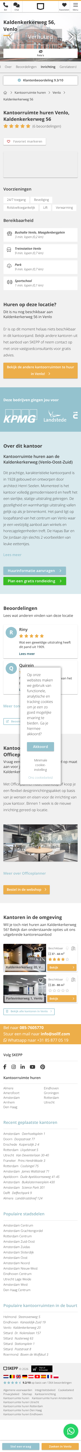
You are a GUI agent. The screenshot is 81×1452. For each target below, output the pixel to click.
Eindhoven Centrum (17, 1274)
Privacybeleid (11, 1394)
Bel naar (23, 1027)
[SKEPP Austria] (31, 1376)
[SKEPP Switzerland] (38, 1376)
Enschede (21, 1144)
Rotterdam (51, 1098)
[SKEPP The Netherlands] (6, 1376)
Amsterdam (11, 1098)
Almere (8, 1088)
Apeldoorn (31, 1177)
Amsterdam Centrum (18, 1225)
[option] (18, 416)
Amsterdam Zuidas (16, 1247)
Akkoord (40, 746)
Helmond (21, 1317)
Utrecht (49, 1102)
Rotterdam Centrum (17, 1236)
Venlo (22, 1328)
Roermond (25, 1354)
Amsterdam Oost (15, 1258)
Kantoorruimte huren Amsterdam (52, 1398)
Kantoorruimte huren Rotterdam (23, 1406)
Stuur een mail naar (36, 1034)
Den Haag (10, 1107)
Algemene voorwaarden (17, 1390)
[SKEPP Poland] (56, 1376)
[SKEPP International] (19, 1376)
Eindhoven (51, 1088)
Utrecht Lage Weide (17, 1279)
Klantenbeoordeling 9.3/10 (23, 79)
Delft (17, 1193)
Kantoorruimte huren (16, 1398)
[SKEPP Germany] (25, 1376)
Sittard (22, 1333)
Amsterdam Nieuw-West (20, 1268)
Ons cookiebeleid (40, 778)
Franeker (24, 1161)
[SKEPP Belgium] (13, 1376)
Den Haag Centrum (17, 1290)
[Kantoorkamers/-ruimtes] (73, 948)
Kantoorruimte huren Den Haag (22, 1410)
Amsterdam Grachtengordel (23, 1231)
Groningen (51, 1093)
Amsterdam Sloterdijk (18, 1252)
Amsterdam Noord (16, 1263)
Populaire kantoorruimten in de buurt (40, 1305)
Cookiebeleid (66, 1390)
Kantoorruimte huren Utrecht (21, 1402)
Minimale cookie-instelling (40, 765)
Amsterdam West (15, 1285)
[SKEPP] (40, 6)
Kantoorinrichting (45, 1394)
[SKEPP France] (50, 1376)
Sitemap (27, 1394)
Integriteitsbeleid (45, 1390)
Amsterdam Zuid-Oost (19, 1242)
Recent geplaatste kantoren (30, 1122)
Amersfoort (11, 1093)
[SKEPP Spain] (44, 1376)
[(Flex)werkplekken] (67, 948)
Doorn (19, 1139)
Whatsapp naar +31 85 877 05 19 (37, 1040)
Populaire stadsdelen (24, 1214)
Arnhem (9, 1102)
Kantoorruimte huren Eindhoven (23, 1414)
